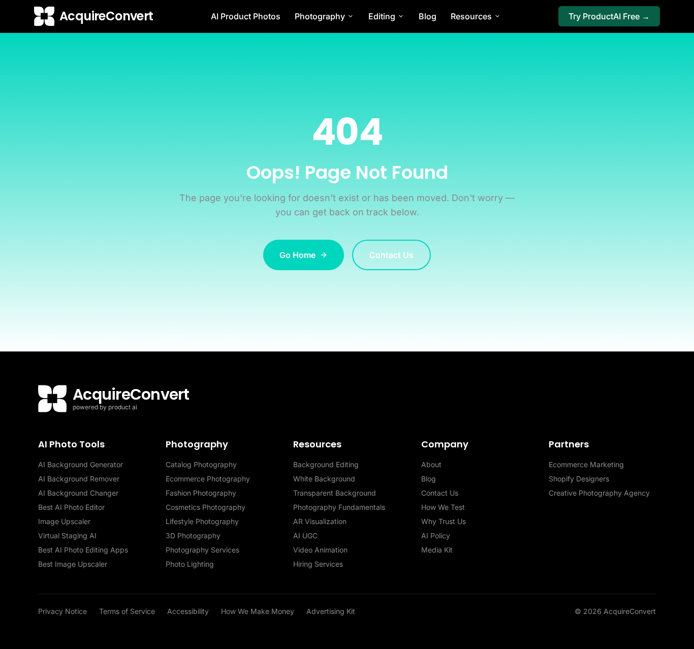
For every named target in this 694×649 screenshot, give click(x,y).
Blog (427, 16)
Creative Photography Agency (599, 493)
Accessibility (188, 611)
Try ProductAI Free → (609, 16)
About (431, 464)
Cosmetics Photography (205, 507)
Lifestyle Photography (202, 521)
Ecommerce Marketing (586, 464)
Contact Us (391, 255)
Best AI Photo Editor (71, 507)
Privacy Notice (62, 611)
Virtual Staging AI (67, 535)
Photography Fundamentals (339, 507)
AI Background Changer (78, 493)
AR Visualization (319, 521)
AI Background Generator (80, 464)
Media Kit (437, 549)
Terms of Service (127, 611)
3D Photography (193, 535)
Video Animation (320, 549)
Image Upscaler (64, 521)
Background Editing (326, 464)
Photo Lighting (190, 564)
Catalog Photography (201, 464)
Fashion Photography (201, 493)
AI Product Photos (245, 16)
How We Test (443, 507)
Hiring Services (318, 564)
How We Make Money (257, 611)
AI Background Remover (78, 478)
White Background (324, 478)
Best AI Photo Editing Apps (83, 549)
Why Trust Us (443, 521)
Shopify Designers (579, 478)
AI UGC (305, 535)
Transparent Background (334, 493)
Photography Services (202, 549)
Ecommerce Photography (208, 478)
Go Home (297, 255)
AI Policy (435, 535)
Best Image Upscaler (72, 564)
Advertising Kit (330, 611)
